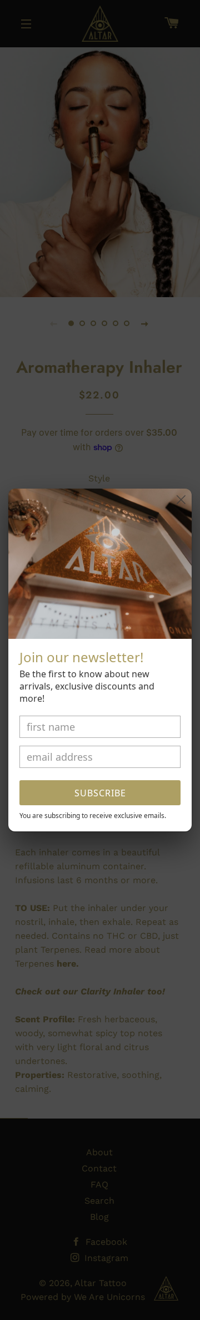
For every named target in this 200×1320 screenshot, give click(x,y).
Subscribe (100, 793)
